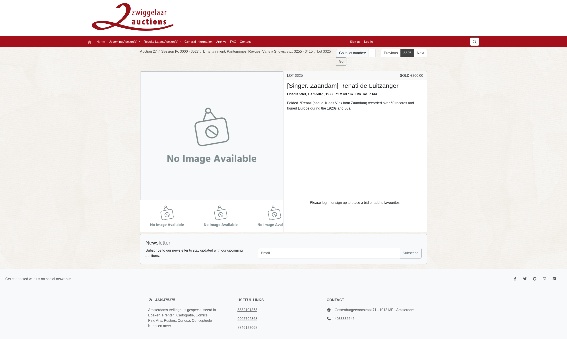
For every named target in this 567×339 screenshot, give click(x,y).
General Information (198, 41)
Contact (245, 41)
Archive (221, 41)
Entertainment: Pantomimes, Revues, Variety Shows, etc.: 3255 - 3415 (258, 51)
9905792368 (247, 319)
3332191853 (247, 310)
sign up (341, 202)
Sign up (355, 41)
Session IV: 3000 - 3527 (180, 51)
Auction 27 (148, 51)
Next (420, 53)
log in (326, 202)
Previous (391, 53)
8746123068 (247, 327)
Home (101, 41)
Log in (368, 41)
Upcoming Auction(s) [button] (123, 41)
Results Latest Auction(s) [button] (161, 41)
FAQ (233, 41)
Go (341, 61)
